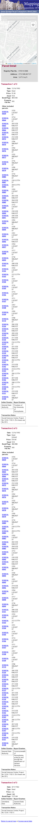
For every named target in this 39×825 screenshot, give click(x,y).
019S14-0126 (5, 325)
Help (34, 11)
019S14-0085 (5, 201)
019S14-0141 (5, 361)
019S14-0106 (5, 294)
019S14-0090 (5, 212)
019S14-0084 (5, 197)
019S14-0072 (5, 138)
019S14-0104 (5, 281)
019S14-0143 (5, 370)
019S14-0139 (5, 352)
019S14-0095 (5, 235)
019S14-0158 (5, 398)
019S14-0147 (5, 383)
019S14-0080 (5, 176)
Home (3, 11)
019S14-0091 (5, 217)
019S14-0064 (5, 119)
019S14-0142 (5, 366)
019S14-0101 (5, 264)
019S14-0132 (5, 330)
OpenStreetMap (18, 63)
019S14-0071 (5, 134)
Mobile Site (5, 13)
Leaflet (9, 63)
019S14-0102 (5, 270)
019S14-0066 (5, 129)
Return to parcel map (8, 821)
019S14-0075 (5, 143)
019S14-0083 (5, 191)
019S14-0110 (5, 320)
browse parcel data (25, 821)
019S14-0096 (5, 241)
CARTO (34, 63)
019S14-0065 (5, 125)
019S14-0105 (5, 287)
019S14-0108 (5, 307)
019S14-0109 (5, 313)
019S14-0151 (5, 392)
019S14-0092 (5, 222)
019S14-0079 (5, 169)
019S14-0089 (5, 207)
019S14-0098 (5, 253)
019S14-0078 (5, 163)
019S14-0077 (5, 156)
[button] (33, 24)
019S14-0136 (5, 339)
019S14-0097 (5, 246)
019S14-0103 (5, 275)
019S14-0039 (5, 113)
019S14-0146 (5, 379)
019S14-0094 (5, 229)
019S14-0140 (5, 357)
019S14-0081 (5, 181)
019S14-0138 (5, 348)
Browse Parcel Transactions (16, 11)
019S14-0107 (5, 300)
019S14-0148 (5, 388)
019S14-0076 (5, 150)
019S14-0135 (5, 334)
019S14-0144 (5, 374)
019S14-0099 (5, 259)
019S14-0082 (5, 186)
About (30, 11)
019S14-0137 (5, 343)
